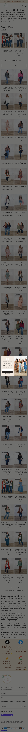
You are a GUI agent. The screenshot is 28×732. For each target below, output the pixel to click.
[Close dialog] (26, 356)
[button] (7, 373)
